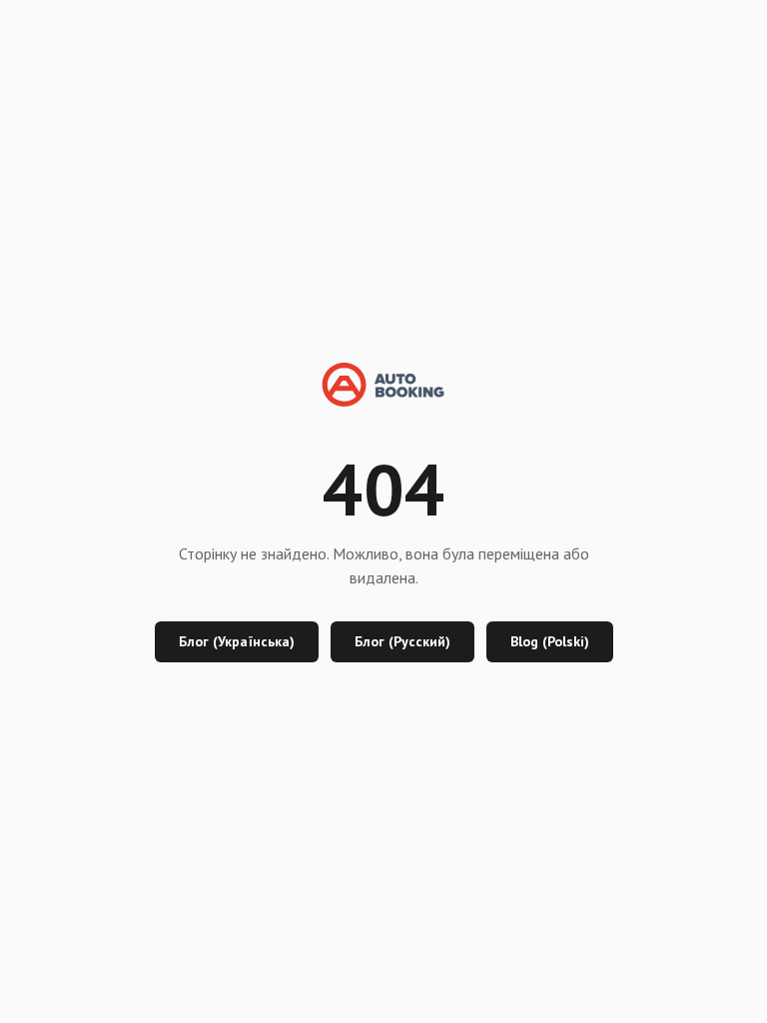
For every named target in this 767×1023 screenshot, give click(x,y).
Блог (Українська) (237, 641)
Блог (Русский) (402, 641)
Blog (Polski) (549, 641)
